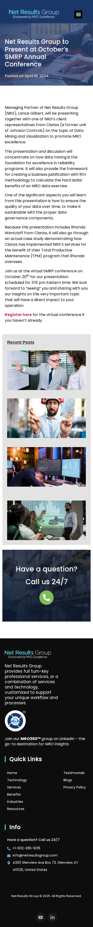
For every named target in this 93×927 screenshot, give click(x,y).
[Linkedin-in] (52, 917)
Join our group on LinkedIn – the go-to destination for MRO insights (45, 741)
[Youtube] (40, 917)
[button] (78, 14)
